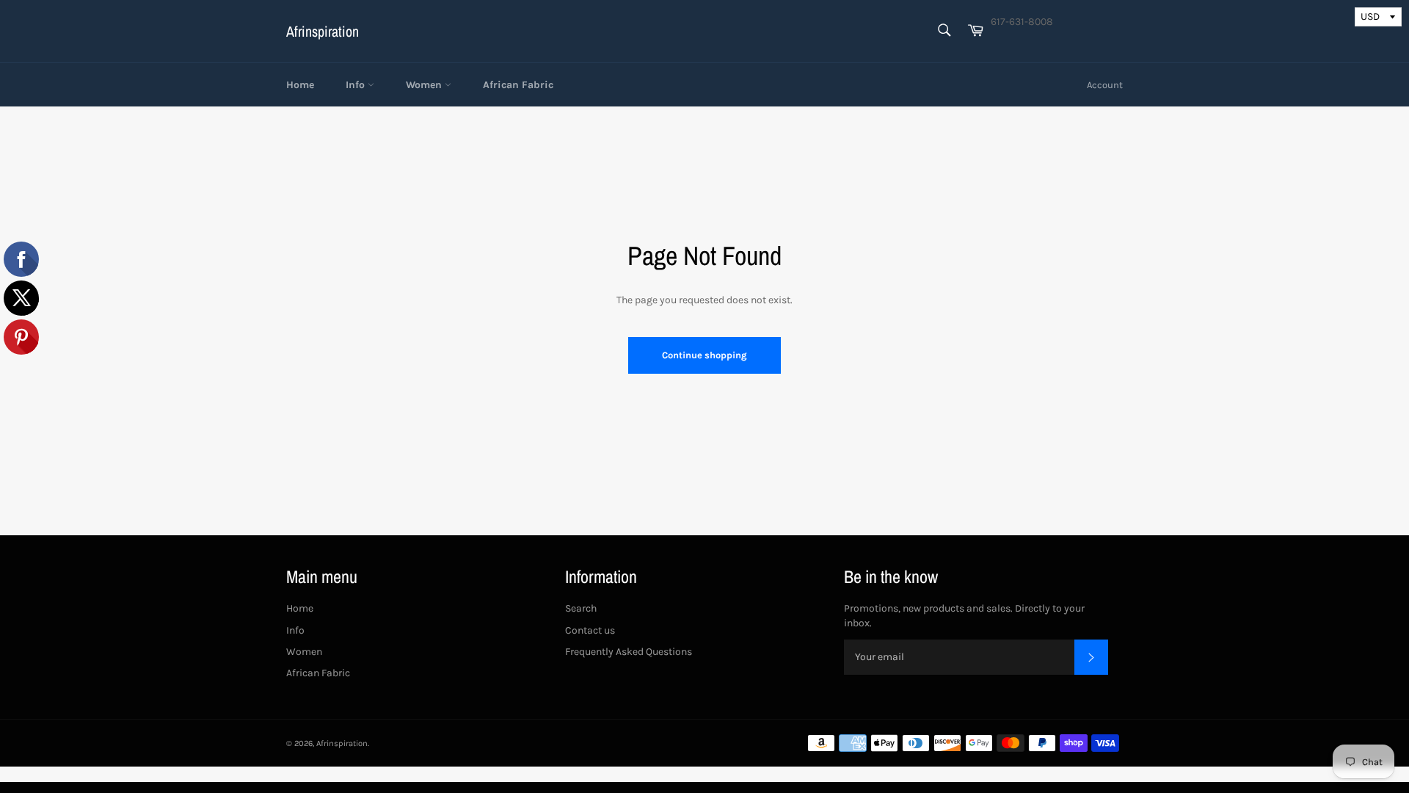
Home (300, 85)
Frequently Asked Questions (628, 651)
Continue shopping (704, 355)
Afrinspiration (322, 31)
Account (1105, 84)
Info (357, 85)
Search (581, 608)
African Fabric (518, 85)
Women (425, 85)
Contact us (590, 630)
